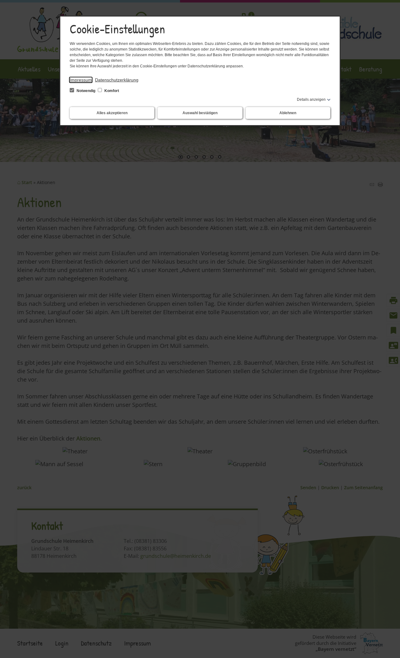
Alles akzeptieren (112, 113)
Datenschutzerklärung (116, 79)
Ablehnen (287, 113)
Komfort (111, 91)
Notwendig (86, 91)
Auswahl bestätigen (200, 113)
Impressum (81, 79)
